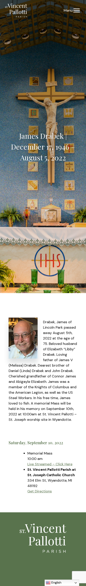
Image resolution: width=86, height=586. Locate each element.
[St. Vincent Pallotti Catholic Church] (16, 10)
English (56, 582)
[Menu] (76, 10)
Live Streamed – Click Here (49, 464)
